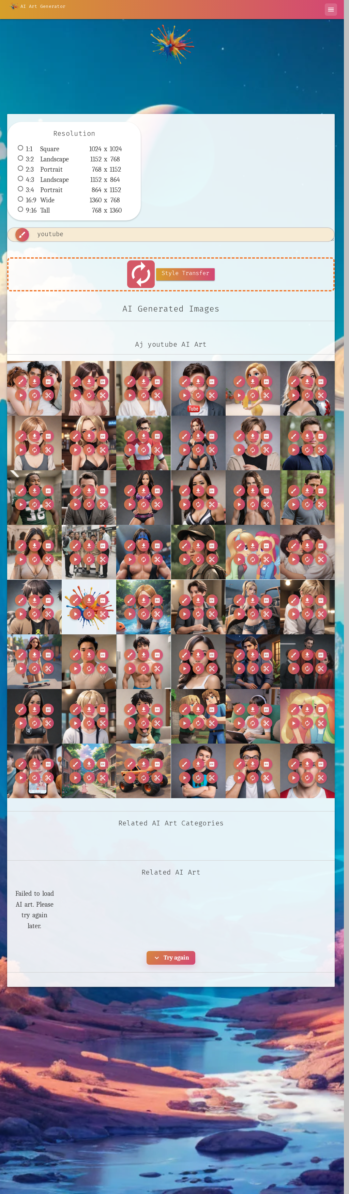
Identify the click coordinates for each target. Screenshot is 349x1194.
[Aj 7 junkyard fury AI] (253, 607)
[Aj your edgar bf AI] (89, 716)
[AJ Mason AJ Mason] (307, 497)
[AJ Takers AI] (89, 443)
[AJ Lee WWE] (143, 497)
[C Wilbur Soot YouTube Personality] (198, 771)
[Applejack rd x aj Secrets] (307, 716)
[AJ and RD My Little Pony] (253, 552)
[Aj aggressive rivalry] (143, 607)
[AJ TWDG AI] (198, 552)
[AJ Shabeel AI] (34, 552)
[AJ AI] (89, 388)
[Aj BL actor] (307, 607)
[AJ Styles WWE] (143, 552)
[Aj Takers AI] (307, 661)
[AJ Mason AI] (253, 497)
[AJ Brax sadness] (307, 443)
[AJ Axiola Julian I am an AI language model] (307, 388)
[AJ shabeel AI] (307, 552)
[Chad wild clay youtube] (307, 771)
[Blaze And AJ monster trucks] (143, 771)
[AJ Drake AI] (89, 497)
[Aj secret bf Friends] (198, 607)
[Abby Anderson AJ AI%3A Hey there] (89, 607)
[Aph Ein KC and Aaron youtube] (198, 716)
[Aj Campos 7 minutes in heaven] (89, 661)
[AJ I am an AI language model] (198, 443)
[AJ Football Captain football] (143, 443)
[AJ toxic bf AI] (34, 607)
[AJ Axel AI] (253, 443)
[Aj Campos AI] (34, 661)
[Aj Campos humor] (143, 661)
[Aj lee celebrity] (34, 716)
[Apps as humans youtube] (34, 771)
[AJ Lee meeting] (198, 497)
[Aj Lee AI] (198, 661)
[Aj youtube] (34, 388)
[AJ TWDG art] (34, 443)
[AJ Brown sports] (34, 497)
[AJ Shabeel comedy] (89, 552)
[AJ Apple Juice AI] (253, 388)
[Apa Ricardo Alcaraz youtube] (143, 716)
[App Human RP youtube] (253, 716)
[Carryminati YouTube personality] (253, 771)
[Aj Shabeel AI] (253, 661)
